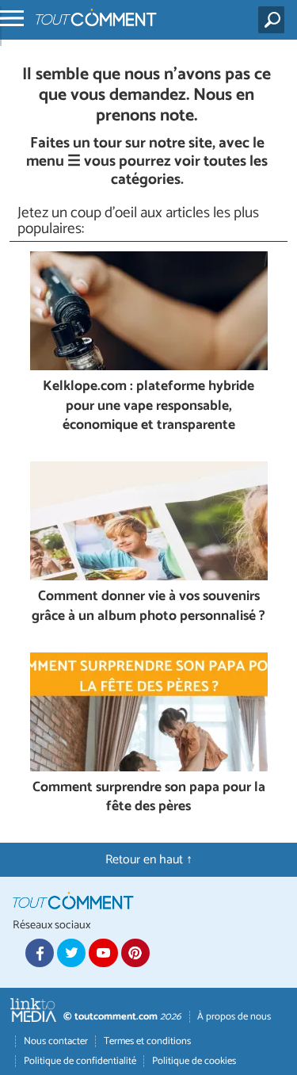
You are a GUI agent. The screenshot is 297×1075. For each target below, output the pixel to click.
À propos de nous (234, 1017)
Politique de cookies (194, 1061)
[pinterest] (135, 953)
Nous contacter (56, 1041)
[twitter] (71, 953)
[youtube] (103, 953)
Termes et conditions (147, 1041)
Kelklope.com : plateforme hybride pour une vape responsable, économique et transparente (148, 406)
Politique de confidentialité (80, 1061)
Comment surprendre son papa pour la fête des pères (148, 798)
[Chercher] (274, 19)
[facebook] (39, 953)
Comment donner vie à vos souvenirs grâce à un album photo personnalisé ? (148, 606)
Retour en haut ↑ (148, 859)
